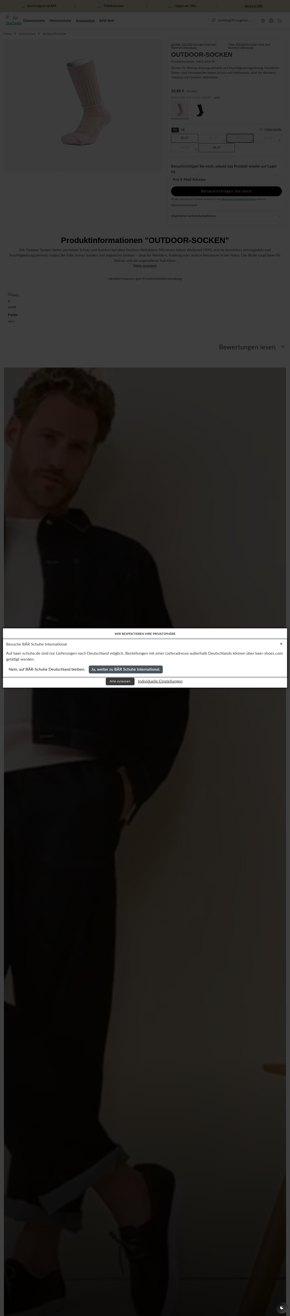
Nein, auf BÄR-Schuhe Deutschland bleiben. (47, 669)
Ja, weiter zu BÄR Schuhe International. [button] (125, 669)
